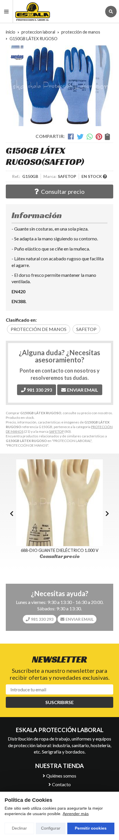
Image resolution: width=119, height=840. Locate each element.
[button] (107, 513)
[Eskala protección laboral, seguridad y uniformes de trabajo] (57, 11)
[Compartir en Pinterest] (99, 136)
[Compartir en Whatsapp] (90, 136)
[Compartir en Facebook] (71, 136)
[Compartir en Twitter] (80, 136)
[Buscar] (111, 11)
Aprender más (76, 813)
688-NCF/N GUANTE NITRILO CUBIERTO (59, 550)
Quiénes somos (61, 775)
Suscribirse (59, 702)
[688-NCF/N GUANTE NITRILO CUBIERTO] (59, 502)
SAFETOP (56, 431)
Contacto (61, 784)
